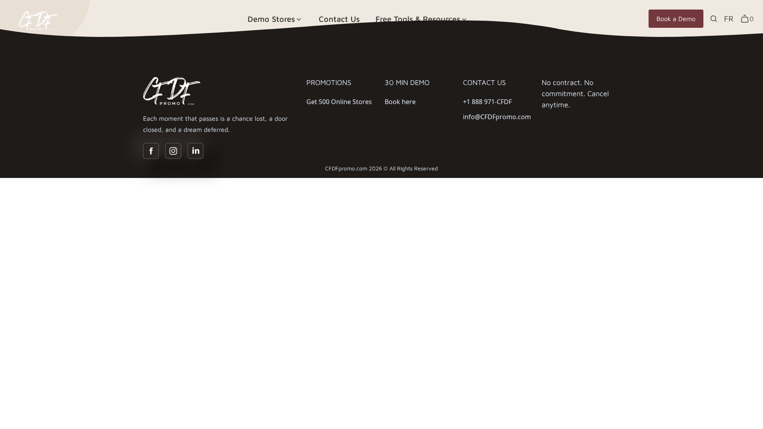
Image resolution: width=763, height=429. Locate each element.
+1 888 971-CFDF (487, 101)
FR (729, 18)
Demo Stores (271, 18)
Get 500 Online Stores (339, 101)
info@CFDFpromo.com (497, 116)
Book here (400, 101)
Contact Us (339, 18)
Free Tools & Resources (418, 18)
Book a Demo (675, 18)
